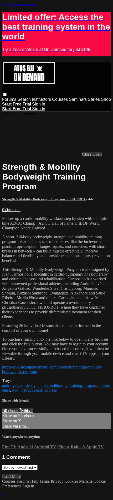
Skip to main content (19, 4)
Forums (9, 99)
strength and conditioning (46, 385)
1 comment (11, 209)
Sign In (38, 109)
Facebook (10, 410)
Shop (106, 99)
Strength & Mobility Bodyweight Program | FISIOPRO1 (44, 199)
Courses (60, 99)
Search (24, 99)
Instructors (41, 99)
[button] (5, 94)
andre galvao (12, 385)
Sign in (38, 104)
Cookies (71, 481)
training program (83, 385)
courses (50, 390)
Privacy (57, 481)
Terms (45, 481)
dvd (15, 390)
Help (34, 481)
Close (87, 154)
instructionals (31, 390)
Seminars (78, 99)
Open (97, 154)
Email (28, 410)
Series (94, 99)
